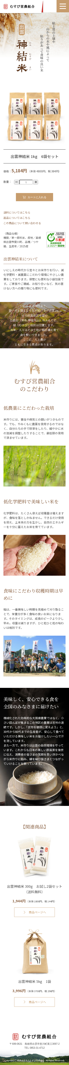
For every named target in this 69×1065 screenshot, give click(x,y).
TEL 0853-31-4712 (34, 1047)
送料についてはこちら (16, 212)
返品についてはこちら (16, 218)
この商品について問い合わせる (22, 223)
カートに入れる (37, 197)
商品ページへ (37, 912)
